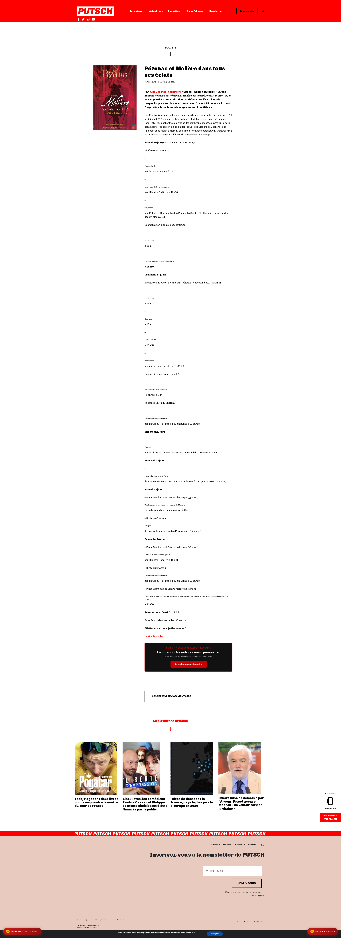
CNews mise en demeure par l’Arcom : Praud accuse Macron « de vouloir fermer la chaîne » (241, 803)
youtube (252, 845)
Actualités (155, 11)
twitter (227, 845)
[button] (263, 11)
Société (170, 47)
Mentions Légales (83, 920)
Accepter (215, 934)
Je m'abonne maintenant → (188, 664)
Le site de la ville (154, 636)
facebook (215, 845)
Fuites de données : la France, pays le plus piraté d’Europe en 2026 (191, 802)
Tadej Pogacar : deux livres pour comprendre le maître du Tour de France (96, 802)
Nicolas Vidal (155, 82)
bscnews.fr (174, 91)
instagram (239, 845)
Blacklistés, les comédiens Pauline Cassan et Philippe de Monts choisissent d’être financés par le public (145, 804)
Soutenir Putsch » (323, 931)
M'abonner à (330, 815)
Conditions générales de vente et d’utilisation (108, 920)
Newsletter (215, 11)
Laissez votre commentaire (171, 696)
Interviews (136, 11)
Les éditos (174, 11)
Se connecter (246, 11)
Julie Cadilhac (157, 91)
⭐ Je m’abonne (194, 11)
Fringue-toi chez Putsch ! (22, 931)
